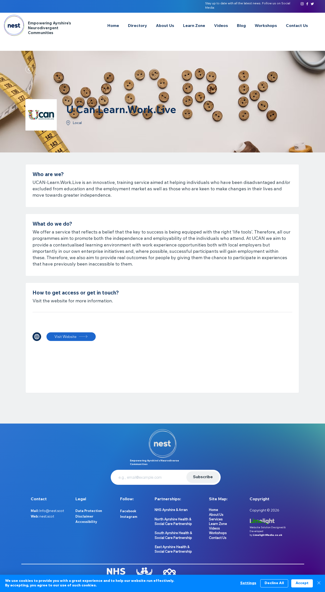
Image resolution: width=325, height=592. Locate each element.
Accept (302, 583)
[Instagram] (302, 4)
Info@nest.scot (51, 511)
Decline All (274, 583)
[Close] (319, 583)
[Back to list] (29, 69)
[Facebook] (307, 4)
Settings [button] (248, 583)
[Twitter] (312, 4)
